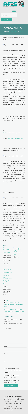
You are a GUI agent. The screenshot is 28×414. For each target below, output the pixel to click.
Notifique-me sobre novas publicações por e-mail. (11, 381)
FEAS (7, 302)
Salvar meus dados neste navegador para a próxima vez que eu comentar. (14, 370)
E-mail (6, 354)
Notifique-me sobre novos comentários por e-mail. (11, 376)
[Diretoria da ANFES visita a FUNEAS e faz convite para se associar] (8, 256)
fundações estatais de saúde (11, 304)
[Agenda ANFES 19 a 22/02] (17, 249)
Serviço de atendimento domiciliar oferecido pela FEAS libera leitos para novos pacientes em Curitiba (14, 311)
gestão (21, 304)
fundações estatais (14, 302)
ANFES (21, 31)
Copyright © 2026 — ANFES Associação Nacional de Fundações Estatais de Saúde (13, 408)
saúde (5, 306)
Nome (6, 346)
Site (5, 361)
